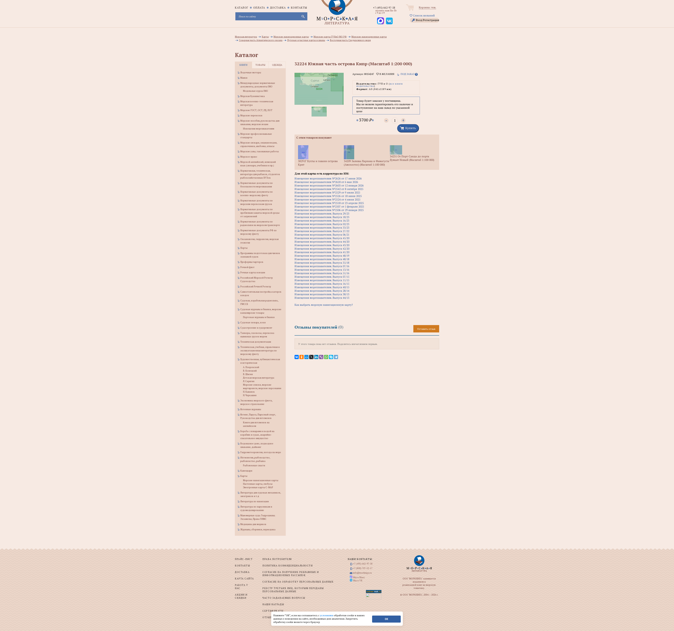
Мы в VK (357, 580)
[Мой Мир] (306, 357)
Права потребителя (277, 559)
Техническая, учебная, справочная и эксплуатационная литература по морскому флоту (260, 350)
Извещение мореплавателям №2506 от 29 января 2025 (329, 210)
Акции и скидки (241, 596)
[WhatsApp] (326, 357)
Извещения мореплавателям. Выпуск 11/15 (322, 280)
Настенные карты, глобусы (257, 483)
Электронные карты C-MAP (258, 487)
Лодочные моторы (250, 72)
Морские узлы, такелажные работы (259, 151)
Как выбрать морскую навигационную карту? (324, 304)
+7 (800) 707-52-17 (362, 568)
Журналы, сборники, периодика (257, 529)
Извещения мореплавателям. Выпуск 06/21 (322, 234)
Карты (243, 476)
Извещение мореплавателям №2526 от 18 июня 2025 (328, 196)
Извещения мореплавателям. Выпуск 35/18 (322, 262)
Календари (246, 470)
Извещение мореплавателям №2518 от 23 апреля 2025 (329, 203)
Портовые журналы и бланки (259, 317)
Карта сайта (244, 578)
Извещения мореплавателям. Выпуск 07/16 (322, 266)
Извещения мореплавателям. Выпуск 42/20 (322, 248)
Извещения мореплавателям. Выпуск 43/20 (322, 245)
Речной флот (247, 267)
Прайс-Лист (244, 559)
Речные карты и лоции (252, 272)
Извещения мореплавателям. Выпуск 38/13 (322, 294)
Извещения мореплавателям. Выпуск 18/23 (322, 217)
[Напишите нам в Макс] (380, 20)
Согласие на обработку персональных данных (297, 581)
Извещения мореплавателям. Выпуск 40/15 (322, 287)
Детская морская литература (258, 377)
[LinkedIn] (316, 357)
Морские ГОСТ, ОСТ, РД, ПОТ (256, 110)
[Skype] (331, 357)
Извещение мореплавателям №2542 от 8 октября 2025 (329, 189)
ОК (386, 619)
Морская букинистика (252, 96)
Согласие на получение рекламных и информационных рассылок (290, 573)
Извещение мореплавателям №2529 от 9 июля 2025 (327, 192)
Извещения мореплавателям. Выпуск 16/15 (322, 283)
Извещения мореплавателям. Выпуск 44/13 (322, 297)
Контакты (299, 7)
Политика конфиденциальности (287, 565)
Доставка (278, 7)
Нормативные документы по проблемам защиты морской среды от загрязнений (259, 213)
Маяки (243, 77)
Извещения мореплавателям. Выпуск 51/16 (322, 273)
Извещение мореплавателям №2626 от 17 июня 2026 (328, 178)
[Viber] (321, 357)
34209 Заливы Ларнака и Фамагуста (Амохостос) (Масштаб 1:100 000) (366, 162)
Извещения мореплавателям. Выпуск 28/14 (322, 290)
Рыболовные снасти (254, 465)
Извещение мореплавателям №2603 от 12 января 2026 (329, 185)
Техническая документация (255, 341)
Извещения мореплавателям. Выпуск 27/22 (322, 231)
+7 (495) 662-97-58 (384, 7)
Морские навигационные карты (260, 480)
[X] (311, 357)
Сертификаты (272, 610)
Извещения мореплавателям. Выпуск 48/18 (322, 259)
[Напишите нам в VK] (389, 20)
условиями (327, 615)
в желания (386, 74)
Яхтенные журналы (250, 409)
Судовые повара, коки (253, 322)
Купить (410, 128)
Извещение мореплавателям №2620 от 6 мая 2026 (326, 182)
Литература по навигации (254, 501)
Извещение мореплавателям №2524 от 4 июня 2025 (327, 199)
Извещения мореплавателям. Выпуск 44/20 (322, 241)
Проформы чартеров (251, 261)
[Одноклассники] (301, 357)
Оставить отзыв (426, 328)
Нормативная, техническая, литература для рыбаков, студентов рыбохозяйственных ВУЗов (260, 174)
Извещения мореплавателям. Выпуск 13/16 (322, 269)
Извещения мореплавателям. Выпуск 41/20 (322, 252)
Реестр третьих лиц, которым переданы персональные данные (293, 590)
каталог (241, 7)
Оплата (259, 7)
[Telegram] (336, 357)
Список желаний (423, 15)
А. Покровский (251, 367)
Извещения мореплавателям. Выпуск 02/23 (322, 224)
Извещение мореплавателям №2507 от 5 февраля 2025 (329, 206)
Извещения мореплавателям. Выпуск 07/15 (322, 276)
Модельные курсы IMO (255, 90)
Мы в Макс (359, 577)
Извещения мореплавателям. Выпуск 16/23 (322, 220)
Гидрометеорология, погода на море (260, 452)
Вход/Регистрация (427, 20)
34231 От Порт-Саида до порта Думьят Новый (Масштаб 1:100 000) (412, 158)
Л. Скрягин (248, 381)
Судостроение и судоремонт (256, 327)
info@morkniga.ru (362, 572)
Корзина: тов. (427, 7)
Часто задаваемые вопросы (283, 597)
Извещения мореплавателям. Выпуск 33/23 (322, 227)
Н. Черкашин (249, 395)
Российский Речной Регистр (255, 286)
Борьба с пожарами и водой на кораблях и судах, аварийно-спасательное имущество (257, 435)
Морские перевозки (251, 115)
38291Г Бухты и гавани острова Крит (318, 162)
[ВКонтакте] (297, 357)
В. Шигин (248, 374)
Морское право (248, 156)
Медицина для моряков (253, 524)
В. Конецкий (250, 370)
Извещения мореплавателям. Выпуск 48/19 (322, 255)
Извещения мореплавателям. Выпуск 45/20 (322, 238)
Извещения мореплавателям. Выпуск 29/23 (322, 213)
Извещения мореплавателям (258, 128)
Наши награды (273, 604)
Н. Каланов (249, 391)
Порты (243, 247)
